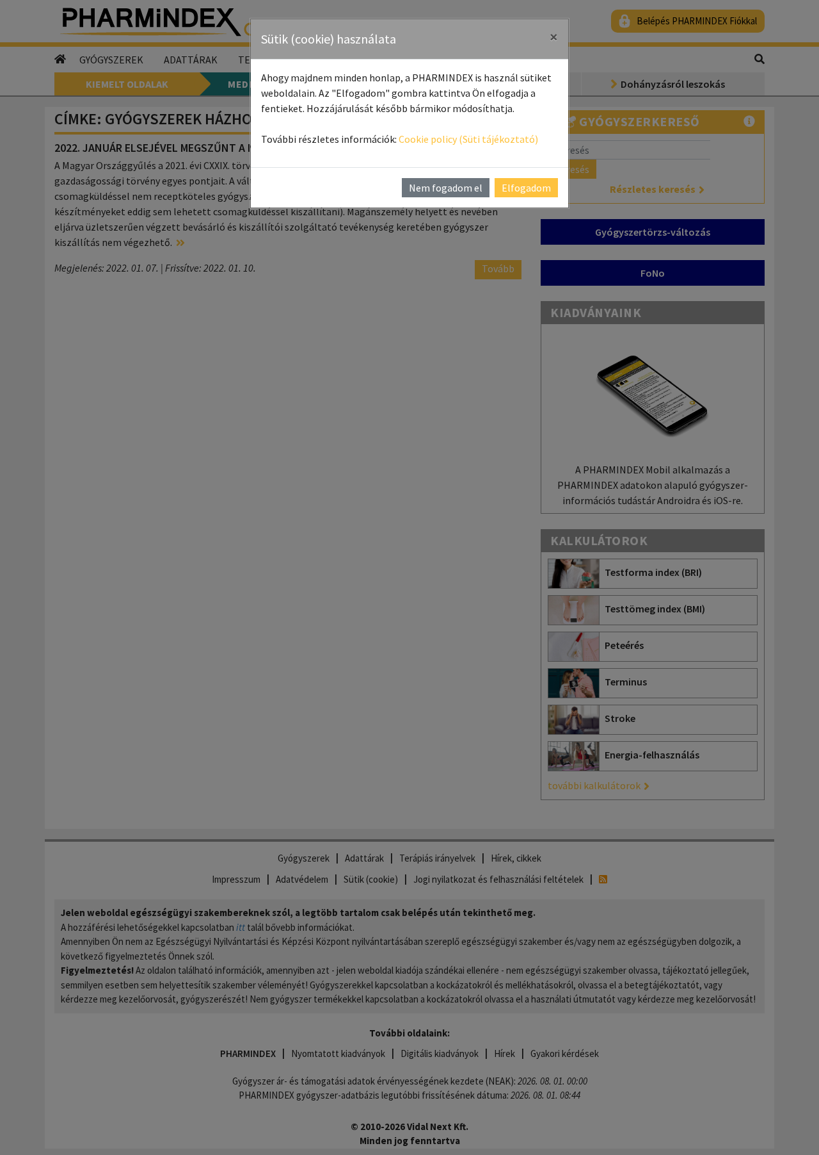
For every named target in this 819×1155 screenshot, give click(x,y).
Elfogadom (526, 187)
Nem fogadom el (445, 187)
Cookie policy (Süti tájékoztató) (468, 139)
